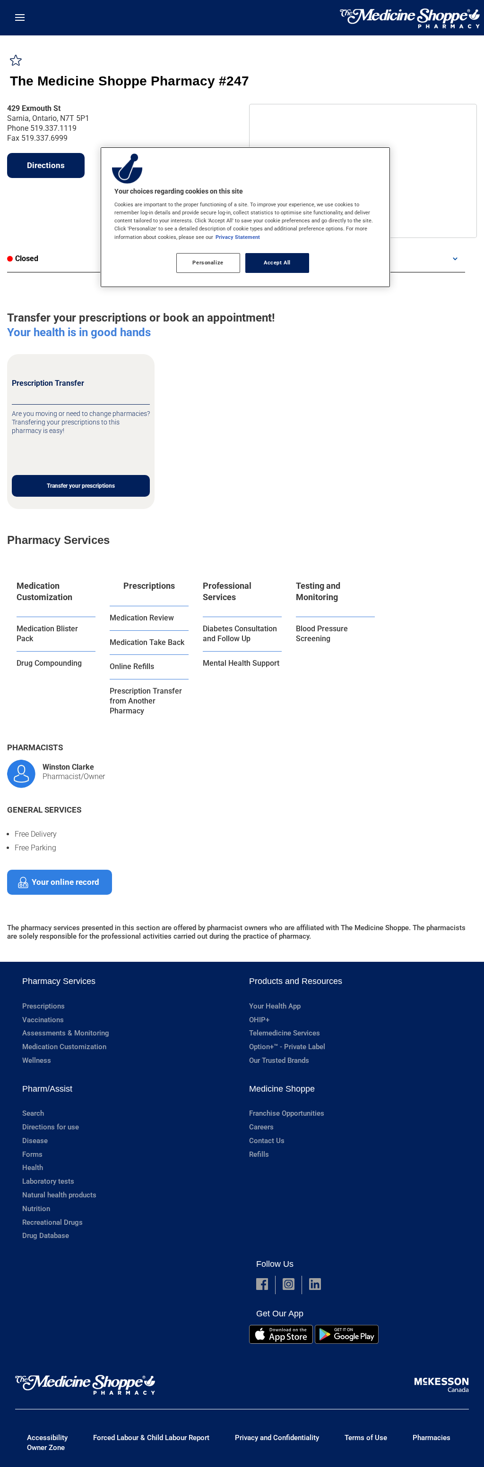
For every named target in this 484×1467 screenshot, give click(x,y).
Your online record (65, 882)
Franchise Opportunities (286, 1113)
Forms (32, 1154)
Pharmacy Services (58, 981)
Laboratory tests (48, 1181)
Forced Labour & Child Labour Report (151, 1437)
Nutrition (36, 1208)
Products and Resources (295, 981)
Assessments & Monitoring (65, 1033)
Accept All (277, 262)
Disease (35, 1140)
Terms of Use (366, 1437)
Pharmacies (431, 1437)
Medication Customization (44, 591)
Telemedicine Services (284, 1033)
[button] (262, 1285)
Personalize (207, 262)
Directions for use (50, 1127)
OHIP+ (259, 1020)
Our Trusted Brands (279, 1060)
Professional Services (227, 591)
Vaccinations (43, 1020)
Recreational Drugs (52, 1222)
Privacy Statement (238, 237)
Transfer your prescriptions (81, 486)
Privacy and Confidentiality (277, 1437)
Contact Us (267, 1140)
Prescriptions (149, 586)
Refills (259, 1154)
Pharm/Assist (47, 1089)
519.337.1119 (53, 128)
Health (32, 1167)
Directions (46, 165)
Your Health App (275, 1006)
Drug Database (45, 1235)
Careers (261, 1127)
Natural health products (59, 1195)
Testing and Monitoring (318, 591)
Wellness (36, 1060)
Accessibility (47, 1437)
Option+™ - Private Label (287, 1047)
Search (33, 1113)
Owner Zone (46, 1447)
